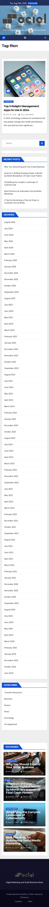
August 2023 (9, 438)
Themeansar (24, 897)
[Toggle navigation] (25, 38)
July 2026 (8, 229)
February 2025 (10, 337)
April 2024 (8, 400)
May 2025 (8, 317)
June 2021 (8, 552)
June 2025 (8, 311)
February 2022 (10, 514)
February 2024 (10, 413)
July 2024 (8, 381)
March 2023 (9, 464)
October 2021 (10, 527)
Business (8, 699)
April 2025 (8, 324)
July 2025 (8, 305)
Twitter (30, 901)
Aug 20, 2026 (11, 115)
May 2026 (8, 241)
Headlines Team (30, 797)
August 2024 (9, 375)
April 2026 (8, 248)
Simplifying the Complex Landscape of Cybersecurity (23, 815)
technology (8, 101)
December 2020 (11, 584)
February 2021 (10, 572)
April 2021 (8, 559)
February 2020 (10, 648)
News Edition (29, 771)
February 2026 (10, 260)
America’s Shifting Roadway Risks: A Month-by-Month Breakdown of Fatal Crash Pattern (23, 788)
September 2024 (11, 368)
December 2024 (11, 349)
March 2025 (9, 330)
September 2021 (11, 533)
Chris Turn (28, 822)
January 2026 (10, 267)
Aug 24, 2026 (13, 797)
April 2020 (8, 635)
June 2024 (8, 387)
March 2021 (9, 565)
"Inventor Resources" (13, 693)
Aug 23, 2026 (13, 848)
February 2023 (10, 470)
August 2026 (9, 222)
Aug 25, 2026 (13, 771)
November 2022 (11, 476)
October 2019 (10, 667)
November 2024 (11, 356)
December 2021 (11, 521)
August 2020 (9, 610)
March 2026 (9, 254)
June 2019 (8, 673)
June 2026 (8, 235)
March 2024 (9, 406)
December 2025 (11, 273)
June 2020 (8, 622)
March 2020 (9, 641)
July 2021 (8, 546)
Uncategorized (10, 724)
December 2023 (11, 425)
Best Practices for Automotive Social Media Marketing (23, 840)
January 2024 (10, 419)
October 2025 (10, 286)
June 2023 (8, 451)
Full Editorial (27, 115)
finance (7, 705)
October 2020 (10, 597)
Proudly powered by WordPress (17, 894)
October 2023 (10, 432)
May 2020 (8, 629)
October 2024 (10, 362)
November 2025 (11, 279)
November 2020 (11, 591)
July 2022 (8, 489)
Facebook (18, 901)
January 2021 (10, 578)
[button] (45, 38)
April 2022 (8, 502)
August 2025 (9, 298)
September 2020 (11, 603)
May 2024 (8, 394)
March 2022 (9, 508)
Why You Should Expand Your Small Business (24, 167)
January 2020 (10, 654)
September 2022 (11, 483)
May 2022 (8, 495)
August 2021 (9, 540)
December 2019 (11, 660)
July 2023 (8, 444)
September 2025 (11, 292)
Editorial (27, 848)
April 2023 (8, 457)
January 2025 (10, 343)
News (6, 712)
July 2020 (8, 616)
